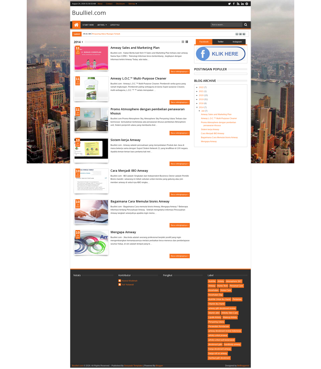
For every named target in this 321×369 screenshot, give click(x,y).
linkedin (242, 3)
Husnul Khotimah (129, 281)
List (187, 42)
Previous (106, 64)
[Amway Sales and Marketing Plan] (91, 69)
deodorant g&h (215, 344)
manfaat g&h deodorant (219, 358)
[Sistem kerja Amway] (91, 150)
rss (238, 3)
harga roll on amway (217, 353)
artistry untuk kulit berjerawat (221, 340)
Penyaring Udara (216, 322)
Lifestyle (115, 25)
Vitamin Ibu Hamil (216, 304)
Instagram (237, 42)
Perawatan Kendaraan (218, 326)
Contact (109, 4)
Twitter (221, 42)
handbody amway (232, 344)
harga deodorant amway (219, 349)
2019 (201, 99)
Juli (203, 111)
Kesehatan (213, 290)
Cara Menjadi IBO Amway (129, 171)
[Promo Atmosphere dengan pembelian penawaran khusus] (91, 130)
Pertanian (237, 299)
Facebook (203, 42)
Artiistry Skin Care (230, 313)
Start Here (88, 25)
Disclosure (120, 4)
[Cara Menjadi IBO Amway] (91, 192)
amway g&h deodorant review (222, 308)
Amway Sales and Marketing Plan (135, 48)
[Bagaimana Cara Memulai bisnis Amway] (91, 223)
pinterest (247, 3)
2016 (201, 103)
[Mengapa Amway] (91, 253)
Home (76, 25)
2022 (201, 87)
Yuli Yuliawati (128, 284)
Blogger (159, 365)
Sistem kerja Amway (126, 140)
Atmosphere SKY (234, 281)
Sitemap (131, 4)
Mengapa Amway (123, 232)
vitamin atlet (213, 313)
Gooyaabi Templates (133, 365)
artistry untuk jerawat (217, 335)
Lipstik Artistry (214, 317)
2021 (201, 91)
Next (76, 64)
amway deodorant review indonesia (224, 331)
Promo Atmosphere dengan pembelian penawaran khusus (148, 111)
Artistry (221, 281)
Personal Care (236, 286)
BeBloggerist (243, 365)
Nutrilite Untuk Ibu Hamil (219, 299)
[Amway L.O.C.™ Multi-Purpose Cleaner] (91, 100)
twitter (229, 3)
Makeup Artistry (230, 317)
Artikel (101, 25)
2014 (77, 42)
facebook (234, 3)
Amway (211, 286)
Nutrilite (212, 281)
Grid (183, 42)
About (100, 4)
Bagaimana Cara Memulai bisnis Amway (140, 201)
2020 (201, 95)
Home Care (226, 290)
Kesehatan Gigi (215, 295)
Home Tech (222, 286)
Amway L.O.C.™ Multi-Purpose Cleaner (138, 78)
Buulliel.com (89, 13)
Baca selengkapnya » (179, 71)
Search (245, 24)
